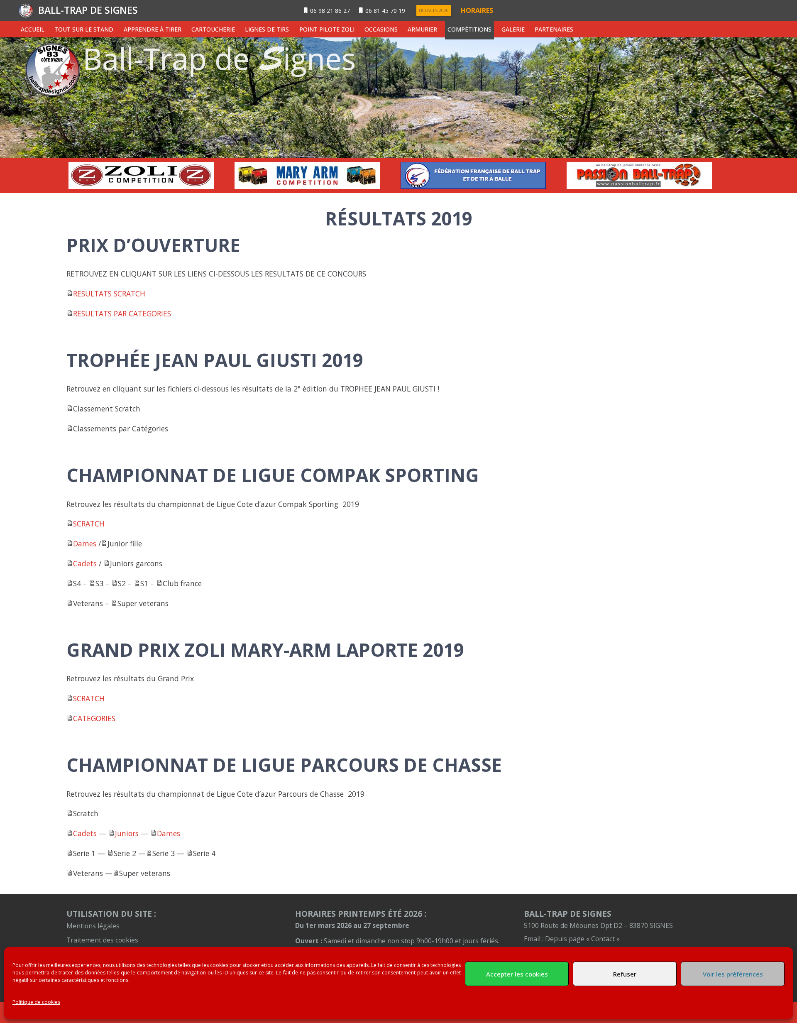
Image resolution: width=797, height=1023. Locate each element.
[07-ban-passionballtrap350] (648, 175)
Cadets (85, 563)
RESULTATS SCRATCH (109, 294)
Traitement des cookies (102, 940)
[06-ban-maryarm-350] (315, 175)
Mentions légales (93, 925)
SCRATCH (89, 524)
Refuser (624, 974)
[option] (149, 175)
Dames (84, 543)
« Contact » (603, 938)
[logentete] (25, 10)
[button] (118, 29)
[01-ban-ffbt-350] (481, 175)
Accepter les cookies (517, 974)
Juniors (127, 833)
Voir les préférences (733, 974)
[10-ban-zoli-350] (149, 175)
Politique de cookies (36, 1002)
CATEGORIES (94, 718)
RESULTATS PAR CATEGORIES (122, 313)
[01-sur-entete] (398, 97)
